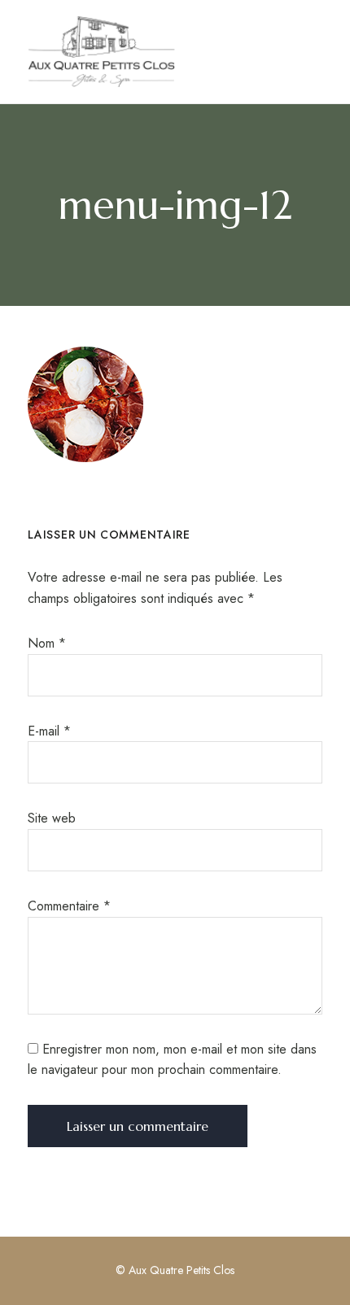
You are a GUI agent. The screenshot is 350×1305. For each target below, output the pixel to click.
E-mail (49, 731)
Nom (47, 643)
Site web (52, 818)
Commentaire (69, 906)
